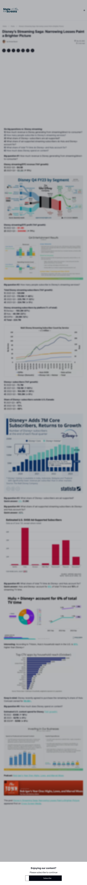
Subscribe (47, 878)
